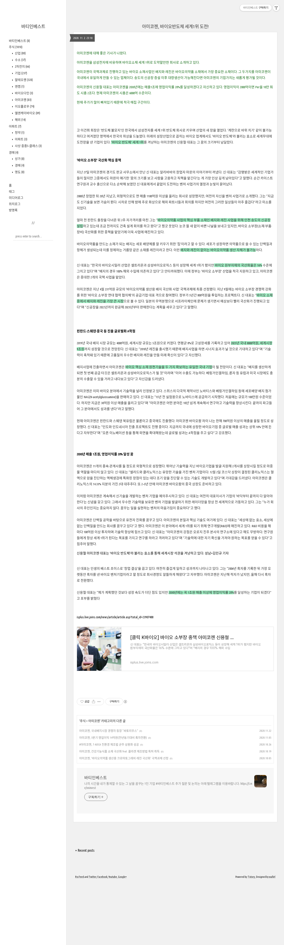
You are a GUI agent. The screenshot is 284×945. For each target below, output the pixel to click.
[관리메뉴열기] (276, 7)
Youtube (112, 876)
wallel (272, 876)
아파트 (15, 126)
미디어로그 (16, 198)
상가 (19, 158)
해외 (20, 119)
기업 (20, 73)
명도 (19, 172)
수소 (20, 60)
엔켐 (19, 86)
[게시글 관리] (99, 701)
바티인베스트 (33, 26)
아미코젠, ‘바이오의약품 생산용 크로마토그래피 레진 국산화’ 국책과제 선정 (123, 758)
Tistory (251, 876)
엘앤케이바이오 (27, 113)
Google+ (122, 876)
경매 (13, 152)
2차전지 (22, 66)
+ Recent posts (85, 850)
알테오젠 (23, 80)
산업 (20, 53)
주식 (15, 47)
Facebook (102, 876)
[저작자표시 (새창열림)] (125, 701)
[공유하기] (93, 701)
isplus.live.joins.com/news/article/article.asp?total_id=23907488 (115, 617)
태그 (12, 191)
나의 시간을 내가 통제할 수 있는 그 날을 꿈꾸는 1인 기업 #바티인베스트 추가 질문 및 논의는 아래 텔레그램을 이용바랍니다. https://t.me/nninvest (168, 786)
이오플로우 (24, 106)
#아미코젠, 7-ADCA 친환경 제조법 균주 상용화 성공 (109, 744)
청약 (19, 132)
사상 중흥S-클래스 (28, 146)
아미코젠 (23, 100)
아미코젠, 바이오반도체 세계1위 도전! (175, 26)
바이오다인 (23, 93)
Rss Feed (79, 876)
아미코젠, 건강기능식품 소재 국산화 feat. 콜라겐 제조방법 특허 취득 (119, 751)
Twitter (92, 876)
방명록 (13, 210)
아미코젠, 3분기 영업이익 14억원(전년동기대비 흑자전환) (113, 737)
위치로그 (14, 204)
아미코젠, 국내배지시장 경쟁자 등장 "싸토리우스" (108, 730)
